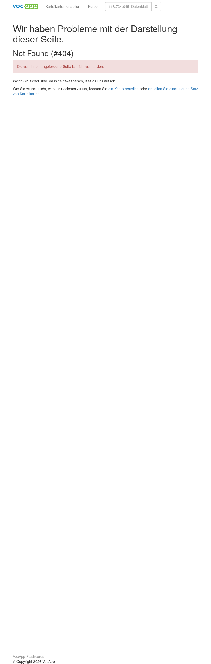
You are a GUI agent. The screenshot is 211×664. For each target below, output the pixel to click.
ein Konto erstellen (123, 88)
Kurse (93, 6)
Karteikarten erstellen (63, 6)
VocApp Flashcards (28, 656)
